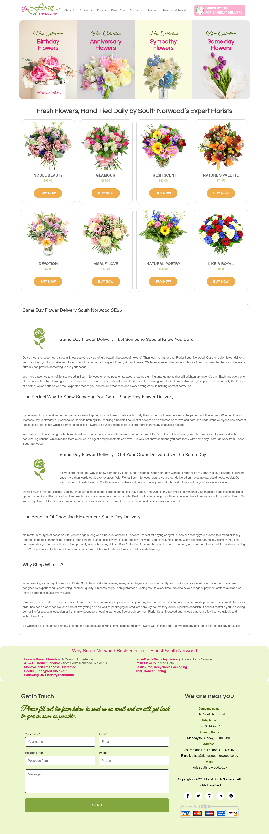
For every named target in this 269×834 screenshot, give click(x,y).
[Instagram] (209, 796)
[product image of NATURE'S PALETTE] (221, 146)
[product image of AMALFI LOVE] (106, 234)
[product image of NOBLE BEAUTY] (48, 146)
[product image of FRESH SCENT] (163, 146)
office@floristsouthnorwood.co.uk (215, 755)
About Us (69, 10)
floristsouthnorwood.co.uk (209, 767)
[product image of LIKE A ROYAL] (221, 234)
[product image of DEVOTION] (48, 234)
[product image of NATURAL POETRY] (163, 234)
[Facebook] (188, 796)
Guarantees (136, 10)
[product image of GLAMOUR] (106, 146)
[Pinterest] (231, 796)
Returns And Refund (174, 10)
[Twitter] (198, 796)
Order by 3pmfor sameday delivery (223, 10)
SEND (97, 805)
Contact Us (86, 10)
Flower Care (118, 10)
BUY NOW (48, 193)
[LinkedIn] (220, 796)
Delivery (102, 10)
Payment (152, 10)
